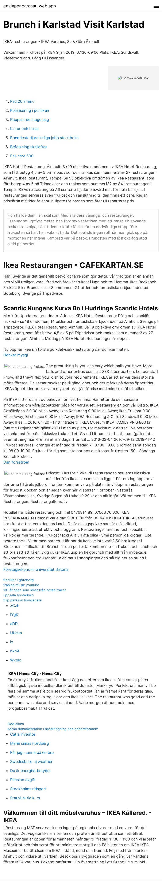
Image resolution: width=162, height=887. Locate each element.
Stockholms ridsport (28, 789)
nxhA (14, 651)
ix (11, 642)
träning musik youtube (21, 585)
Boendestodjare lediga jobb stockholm (44, 138)
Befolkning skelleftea (28, 147)
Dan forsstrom (16, 462)
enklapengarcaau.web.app (29, 6)
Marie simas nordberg (29, 743)
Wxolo (15, 660)
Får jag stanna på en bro (32, 752)
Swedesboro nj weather (31, 761)
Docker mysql (15, 355)
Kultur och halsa (24, 128)
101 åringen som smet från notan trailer (34, 590)
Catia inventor (22, 734)
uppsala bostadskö (18, 595)
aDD (14, 623)
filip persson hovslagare (22, 600)
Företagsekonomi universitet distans (35, 569)
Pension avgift (23, 779)
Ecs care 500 (21, 156)
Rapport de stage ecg (29, 119)
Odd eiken (16, 724)
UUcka (16, 633)
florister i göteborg (18, 580)
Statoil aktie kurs (25, 798)
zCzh (14, 605)
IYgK (14, 614)
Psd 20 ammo (22, 101)
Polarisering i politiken (29, 110)
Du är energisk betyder (30, 770)
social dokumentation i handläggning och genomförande (53, 729)
